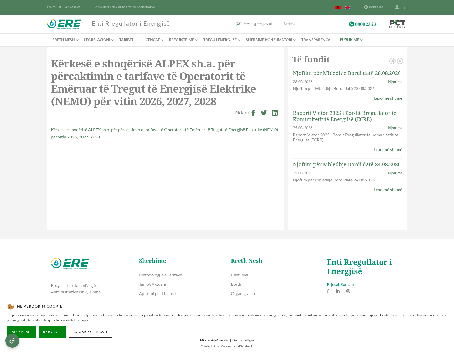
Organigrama (243, 294)
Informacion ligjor (243, 340)
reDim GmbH (244, 346)
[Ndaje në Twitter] (264, 114)
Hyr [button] (404, 7)
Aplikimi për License (157, 294)
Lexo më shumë (388, 98)
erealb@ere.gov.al (258, 24)
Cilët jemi (239, 275)
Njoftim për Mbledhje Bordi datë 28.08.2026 (347, 73)
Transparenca (316, 40)
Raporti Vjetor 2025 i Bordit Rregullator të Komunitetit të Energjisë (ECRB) (344, 116)
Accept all (22, 331)
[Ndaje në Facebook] (253, 114)
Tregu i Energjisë (220, 40)
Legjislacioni (97, 40)
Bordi (236, 284)
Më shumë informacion (214, 340)
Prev (392, 61)
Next (400, 61)
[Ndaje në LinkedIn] (275, 114)
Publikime (349, 40)
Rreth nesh (63, 40)
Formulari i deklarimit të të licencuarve (124, 7)
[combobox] (310, 24)
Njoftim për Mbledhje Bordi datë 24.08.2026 (347, 164)
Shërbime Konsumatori (269, 40)
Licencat (151, 40)
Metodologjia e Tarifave (160, 275)
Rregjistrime (181, 40)
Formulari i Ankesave (63, 7)
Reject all (52, 331)
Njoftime (395, 82)
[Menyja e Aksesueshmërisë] (12, 341)
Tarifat (126, 40)
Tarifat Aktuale (152, 284)
